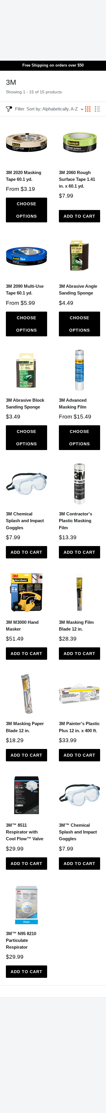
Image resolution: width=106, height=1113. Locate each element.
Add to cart (79, 216)
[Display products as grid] (87, 109)
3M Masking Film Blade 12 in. (76, 625)
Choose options (26, 210)
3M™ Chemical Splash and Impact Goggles (78, 832)
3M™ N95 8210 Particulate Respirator (21, 940)
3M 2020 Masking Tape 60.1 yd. (23, 176)
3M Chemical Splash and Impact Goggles (25, 520)
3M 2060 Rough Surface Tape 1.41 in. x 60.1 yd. (77, 179)
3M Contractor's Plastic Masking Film (75, 520)
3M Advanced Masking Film (73, 403)
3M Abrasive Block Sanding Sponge (25, 403)
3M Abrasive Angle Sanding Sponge (78, 289)
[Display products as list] (97, 109)
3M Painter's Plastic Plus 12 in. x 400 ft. (79, 727)
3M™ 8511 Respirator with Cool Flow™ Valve (24, 832)
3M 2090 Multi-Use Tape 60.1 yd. (25, 289)
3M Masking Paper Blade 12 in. (25, 727)
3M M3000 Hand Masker (22, 625)
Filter (19, 108)
